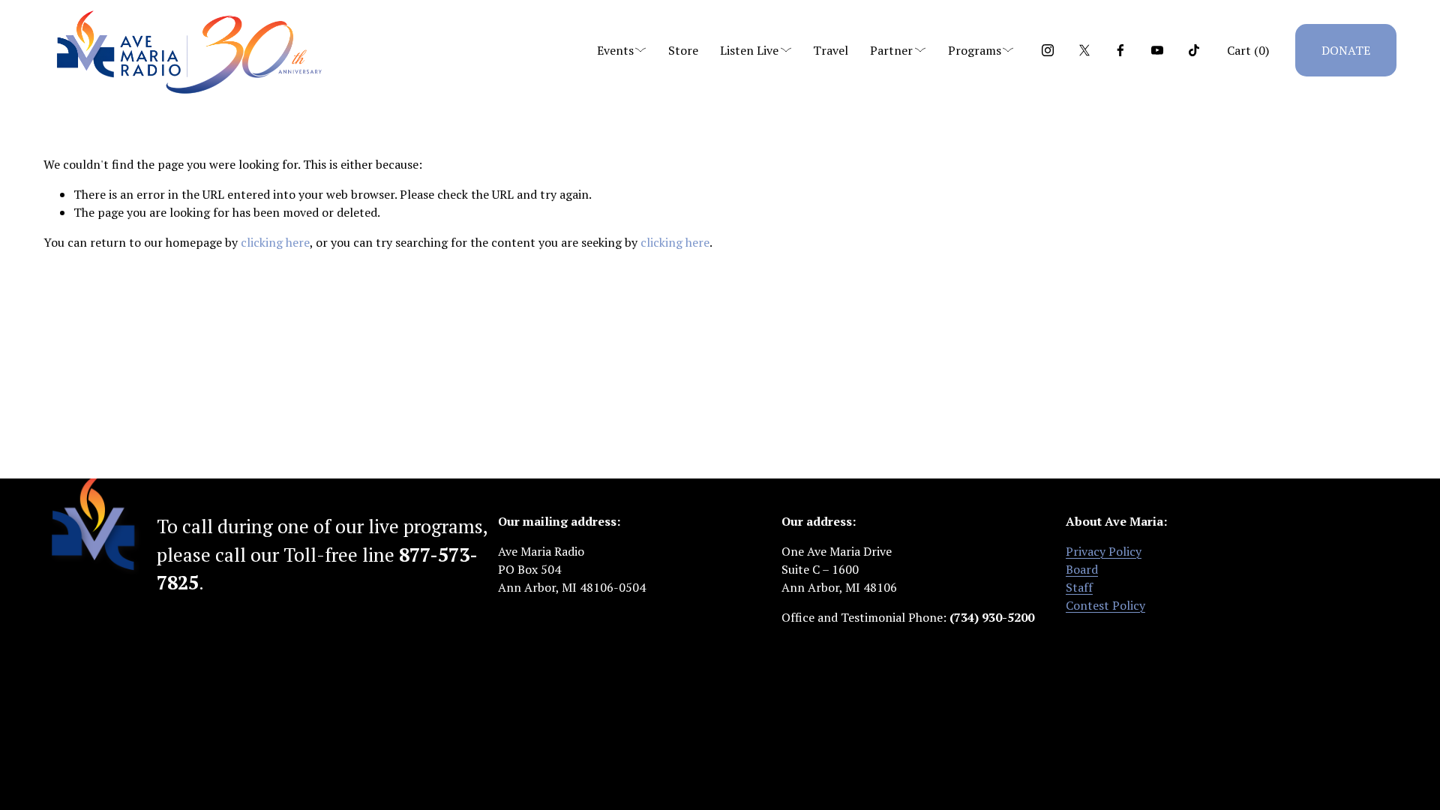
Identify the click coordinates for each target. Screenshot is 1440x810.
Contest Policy (1105, 605)
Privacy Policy (1104, 551)
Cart (1248, 50)
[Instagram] (1047, 50)
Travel (830, 50)
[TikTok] (1194, 50)
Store (683, 50)
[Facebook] (1120, 50)
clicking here (275, 242)
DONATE (1346, 50)
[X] (1084, 50)
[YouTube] (1157, 50)
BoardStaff (1082, 578)
